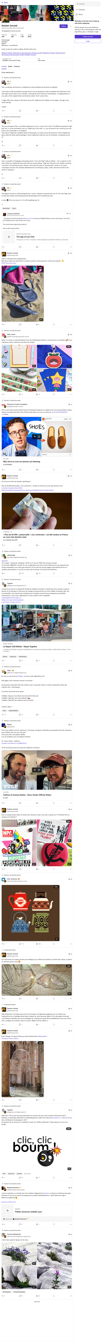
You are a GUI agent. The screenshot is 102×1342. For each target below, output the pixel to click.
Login (88, 41)
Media (10, 66)
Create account (88, 37)
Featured (17, 66)
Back (6, 2)
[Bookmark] (54, 111)
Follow (63, 26)
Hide (40, 267)
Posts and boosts (7, 72)
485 (12, 37)
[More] (71, 111)
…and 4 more (26, 1173)
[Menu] (70, 26)
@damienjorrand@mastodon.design (12, 28)
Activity (4, 66)
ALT (41, 319)
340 (3, 37)
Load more (37, 1301)
